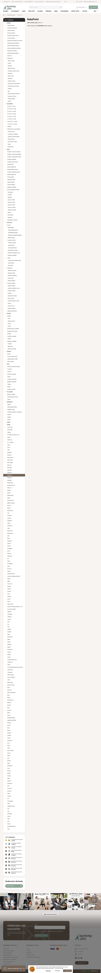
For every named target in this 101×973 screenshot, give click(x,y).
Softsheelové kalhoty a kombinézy (14, 412)
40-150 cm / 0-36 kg (11, 113)
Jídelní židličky (11, 227)
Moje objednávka (6, 963)
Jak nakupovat (6, 1)
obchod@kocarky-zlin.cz (83, 948)
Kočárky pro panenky (11, 379)
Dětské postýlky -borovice (12, 169)
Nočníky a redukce (11, 290)
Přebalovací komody (12, 270)
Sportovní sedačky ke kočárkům (14, 48)
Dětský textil (9, 401)
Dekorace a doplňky (12, 348)
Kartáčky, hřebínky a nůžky (13, 300)
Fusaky (9, 63)
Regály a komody (11, 321)
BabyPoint (40, 22)
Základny (9, 126)
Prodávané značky (30, 955)
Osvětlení (10, 343)
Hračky (8, 376)
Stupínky (9, 293)
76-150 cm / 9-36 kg (11, 118)
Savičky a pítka (11, 245)
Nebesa (9, 212)
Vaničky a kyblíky (11, 285)
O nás (27, 948)
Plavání (9, 303)
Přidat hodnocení (10, 885)
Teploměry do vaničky (12, 295)
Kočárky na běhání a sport (12, 35)
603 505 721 (80, 954)
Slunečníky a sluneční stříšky (14, 83)
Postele (9, 323)
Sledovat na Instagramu (52, 914)
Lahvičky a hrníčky (12, 240)
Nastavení (48, 970)
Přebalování (9, 268)
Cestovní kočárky (11, 38)
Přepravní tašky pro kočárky (14, 93)
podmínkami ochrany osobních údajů (55, 931)
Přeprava (9, 351)
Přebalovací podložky (12, 275)
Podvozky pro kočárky (12, 50)
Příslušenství (10, 58)
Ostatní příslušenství (12, 247)
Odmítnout (57, 970)
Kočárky (9, 22)
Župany (9, 419)
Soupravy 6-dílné (11, 204)
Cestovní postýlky (11, 184)
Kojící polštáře (11, 262)
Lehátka (9, 338)
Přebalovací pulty (11, 273)
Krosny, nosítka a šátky (12, 356)
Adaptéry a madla (11, 81)
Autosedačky (10, 103)
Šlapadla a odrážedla (11, 381)
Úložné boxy (10, 346)
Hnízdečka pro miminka (12, 220)
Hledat (60, 7)
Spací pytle (10, 217)
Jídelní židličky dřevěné (13, 232)
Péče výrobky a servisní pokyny (9, 959)
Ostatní (9, 101)
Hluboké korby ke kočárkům (13, 43)
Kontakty (28, 950)
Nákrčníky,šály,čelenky (12, 407)
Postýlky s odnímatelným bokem (14, 156)
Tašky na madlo (11, 60)
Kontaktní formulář (82, 962)
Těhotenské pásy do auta (12, 396)
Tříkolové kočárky (11, 30)
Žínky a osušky (11, 298)
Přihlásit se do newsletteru (41, 935)
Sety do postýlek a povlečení (13, 189)
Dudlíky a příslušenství (12, 311)
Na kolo (9, 353)
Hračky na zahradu (11, 389)
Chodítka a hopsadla (11, 336)
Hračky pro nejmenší (11, 374)
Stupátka (10, 88)
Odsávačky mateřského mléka (14, 260)
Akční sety (9, 55)
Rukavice (9, 414)
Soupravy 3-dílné (11, 199)
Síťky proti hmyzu (11, 68)
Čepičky (9, 404)
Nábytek (9, 316)
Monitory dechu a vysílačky (13, 328)
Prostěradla (10, 192)
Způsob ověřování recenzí (8, 961)
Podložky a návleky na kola (13, 70)
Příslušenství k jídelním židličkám (15, 235)
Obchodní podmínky (39, 1)
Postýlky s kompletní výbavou (13, 172)
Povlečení (10, 194)
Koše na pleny (11, 278)
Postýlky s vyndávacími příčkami (14, 154)
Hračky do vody (11, 305)
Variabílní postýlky (11, 179)
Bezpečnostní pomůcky (12, 331)
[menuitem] (6, 11)
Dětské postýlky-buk (11, 166)
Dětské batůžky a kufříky (12, 359)
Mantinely (10, 197)
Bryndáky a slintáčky (12, 255)
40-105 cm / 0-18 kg (11, 108)
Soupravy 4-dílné (11, 202)
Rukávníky (10, 73)
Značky (8, 424)
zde (62, 968)
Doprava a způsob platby (17, 1)
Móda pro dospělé (11, 394)
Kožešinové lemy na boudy (13, 86)
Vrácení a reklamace (28, 1)
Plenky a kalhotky (11, 280)
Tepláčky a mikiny (11, 409)
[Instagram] (79, 958)
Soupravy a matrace (12, 96)
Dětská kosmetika (11, 308)
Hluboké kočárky (10, 25)
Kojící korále (10, 265)
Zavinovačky (10, 214)
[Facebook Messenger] (81, 958)
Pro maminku (10, 391)
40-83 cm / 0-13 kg (11, 106)
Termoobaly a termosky (13, 250)
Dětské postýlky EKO (11, 174)
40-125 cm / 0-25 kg (11, 111)
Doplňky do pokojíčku (11, 341)
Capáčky (9, 417)
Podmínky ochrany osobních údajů (53, 1)
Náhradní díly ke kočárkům (13, 53)
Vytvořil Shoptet (83, 971)
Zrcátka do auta (11, 131)
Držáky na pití (10, 75)
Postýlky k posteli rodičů (12, 161)
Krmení (8, 225)
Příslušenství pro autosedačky (13, 129)
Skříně (9, 318)
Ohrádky (9, 333)
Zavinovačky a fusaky (12, 141)
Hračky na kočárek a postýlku (13, 366)
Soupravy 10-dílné (11, 207)
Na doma (9, 313)
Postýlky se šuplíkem (11, 159)
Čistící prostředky (11, 98)
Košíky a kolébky (10, 182)
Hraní (8, 364)
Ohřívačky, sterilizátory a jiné (14, 252)
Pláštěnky (10, 65)
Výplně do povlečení (12, 209)
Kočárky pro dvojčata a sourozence (14, 40)
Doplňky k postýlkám (11, 187)
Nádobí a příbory (11, 237)
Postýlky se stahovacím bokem (13, 151)
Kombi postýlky (10, 177)
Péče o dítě (9, 222)
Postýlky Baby (10, 164)
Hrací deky (9, 369)
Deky (9, 91)
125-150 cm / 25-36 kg (12, 124)
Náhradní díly (10, 146)
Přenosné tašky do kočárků (13, 45)
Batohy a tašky (10, 361)
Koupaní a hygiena (11, 283)
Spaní (8, 149)
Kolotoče (9, 371)
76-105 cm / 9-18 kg (11, 116)
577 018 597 (80, 951)
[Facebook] (76, 958)
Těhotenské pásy (11, 139)
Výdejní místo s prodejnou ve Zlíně (33, 957)
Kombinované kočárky (12, 27)
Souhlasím (68, 970)
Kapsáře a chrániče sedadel (13, 136)
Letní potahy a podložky (13, 134)
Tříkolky (9, 384)
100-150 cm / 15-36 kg (12, 121)
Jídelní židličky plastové (13, 230)
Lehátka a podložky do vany (14, 288)
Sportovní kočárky (11, 33)
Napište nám (29, 952)
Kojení (9, 257)
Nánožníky (10, 78)
